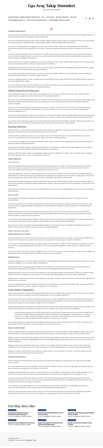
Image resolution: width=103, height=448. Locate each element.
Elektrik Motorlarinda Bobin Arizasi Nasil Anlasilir (50, 413)
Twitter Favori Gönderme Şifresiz (37, 20)
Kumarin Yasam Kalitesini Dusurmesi (21, 423)
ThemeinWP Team (30, 440)
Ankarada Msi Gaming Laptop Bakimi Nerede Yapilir (81, 413)
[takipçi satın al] (16, 31)
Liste (43, 17)
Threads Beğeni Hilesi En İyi (16, 20)
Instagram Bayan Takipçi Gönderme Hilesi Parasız (24, 17)
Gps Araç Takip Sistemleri (51, 5)
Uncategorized (12, 410)
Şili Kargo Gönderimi (62, 17)
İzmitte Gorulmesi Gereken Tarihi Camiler (80, 424)
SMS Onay (73, 17)
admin (29, 416)
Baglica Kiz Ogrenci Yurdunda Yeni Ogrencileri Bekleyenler (50, 424)
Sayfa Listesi (50, 17)
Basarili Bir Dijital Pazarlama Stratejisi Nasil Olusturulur (18, 413)
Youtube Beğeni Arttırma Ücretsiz (59, 20)
